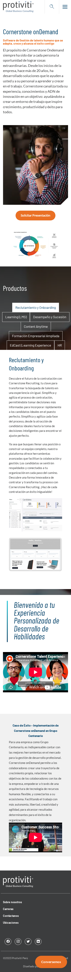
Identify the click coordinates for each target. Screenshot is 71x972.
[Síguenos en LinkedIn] (38, 941)
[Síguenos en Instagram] (18, 941)
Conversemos (51, 962)
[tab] (35, 307)
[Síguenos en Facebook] (8, 941)
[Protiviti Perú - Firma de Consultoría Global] (18, 7)
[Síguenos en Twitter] (28, 941)
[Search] (52, 6)
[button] (63, 6)
